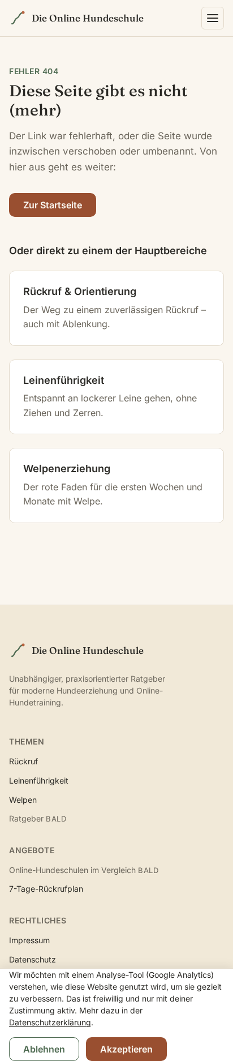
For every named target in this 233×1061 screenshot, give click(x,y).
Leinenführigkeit (38, 780)
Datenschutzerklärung (50, 1022)
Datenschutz (32, 959)
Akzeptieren (126, 1049)
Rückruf (23, 761)
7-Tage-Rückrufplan (46, 888)
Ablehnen (44, 1049)
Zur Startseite (52, 205)
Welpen (23, 800)
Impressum (29, 940)
